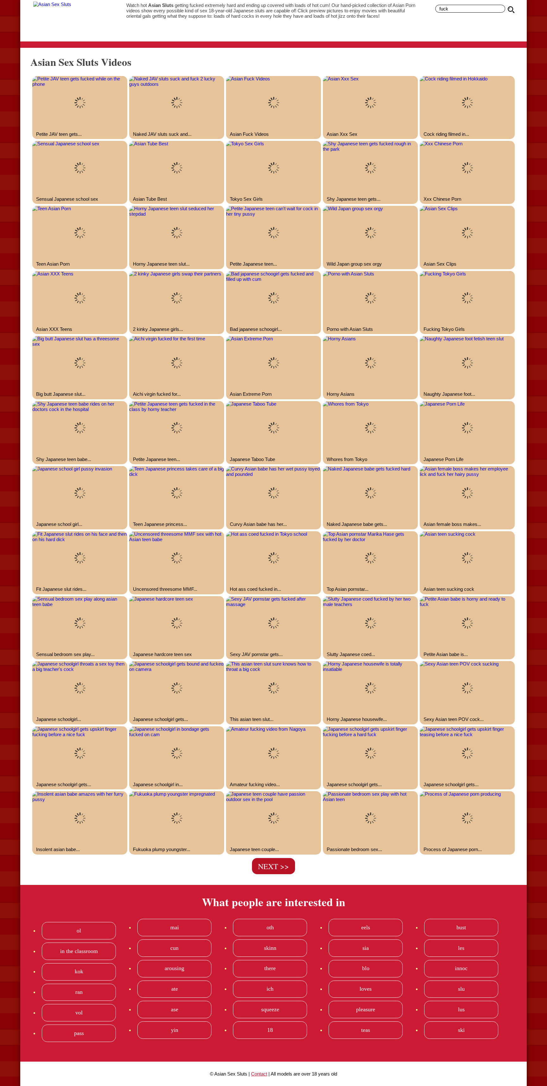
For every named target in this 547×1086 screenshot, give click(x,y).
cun (174, 948)
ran (79, 992)
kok (79, 971)
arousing (174, 968)
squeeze (270, 1009)
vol (79, 1012)
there (270, 968)
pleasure (365, 1009)
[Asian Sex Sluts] (71, 21)
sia (365, 948)
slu (461, 989)
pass (79, 1033)
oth (270, 927)
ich (270, 989)
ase (174, 1009)
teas (365, 1030)
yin (174, 1030)
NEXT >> (273, 866)
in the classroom (79, 951)
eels (365, 927)
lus (461, 1009)
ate (174, 989)
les (461, 948)
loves (366, 989)
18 (270, 1030)
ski (461, 1030)
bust (461, 927)
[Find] (512, 10)
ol (79, 930)
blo (365, 968)
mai (174, 927)
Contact (259, 1074)
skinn (270, 948)
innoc (461, 968)
